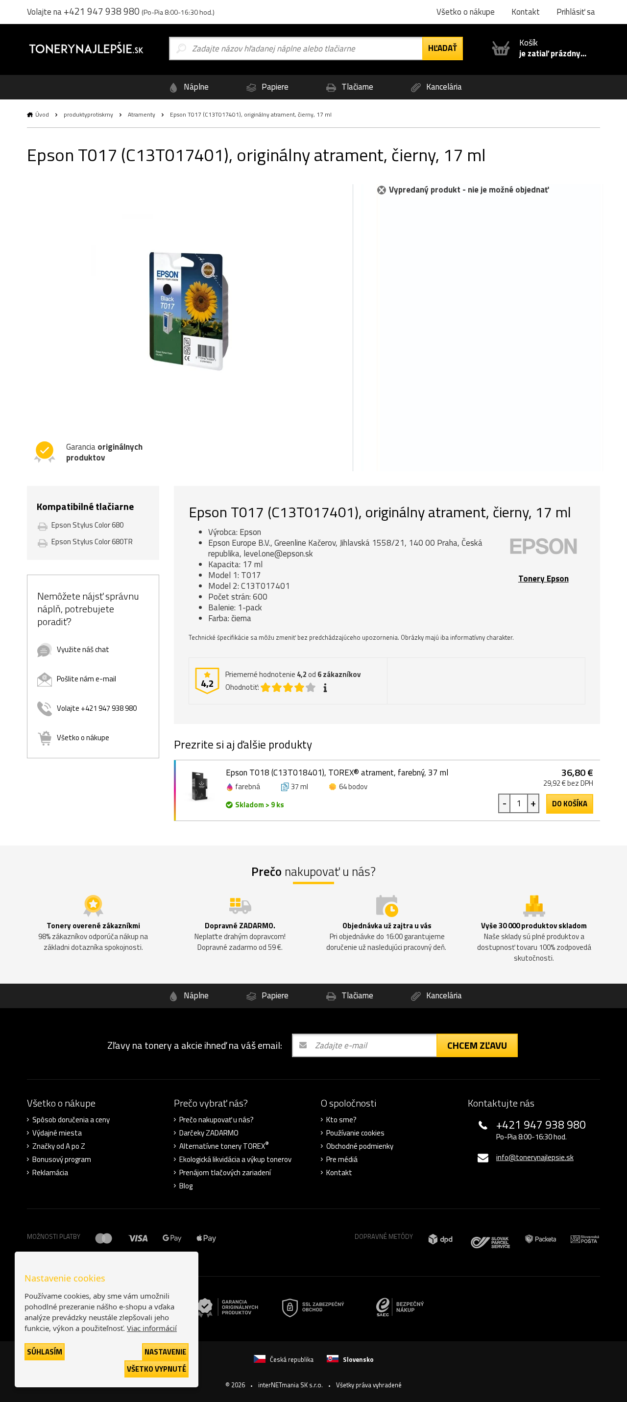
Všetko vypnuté (156, 1369)
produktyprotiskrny (88, 114)
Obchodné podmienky (359, 1146)
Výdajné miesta (57, 1133)
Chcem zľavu (477, 1045)
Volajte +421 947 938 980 (97, 708)
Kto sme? (341, 1119)
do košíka (569, 803)
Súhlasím (44, 1351)
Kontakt (339, 1172)
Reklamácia (50, 1172)
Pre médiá (342, 1159)
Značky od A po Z (58, 1146)
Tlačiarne (356, 86)
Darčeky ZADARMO (209, 1133)
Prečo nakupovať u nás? (216, 1119)
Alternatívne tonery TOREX (224, 1146)
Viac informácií (152, 1328)
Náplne (195, 86)
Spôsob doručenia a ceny (71, 1119)
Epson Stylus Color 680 (87, 525)
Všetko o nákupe (83, 737)
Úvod (42, 114)
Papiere (274, 86)
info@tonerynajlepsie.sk (535, 1157)
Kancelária (443, 86)
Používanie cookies (355, 1133)
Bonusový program (61, 1159)
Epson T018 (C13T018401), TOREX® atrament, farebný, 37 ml (337, 772)
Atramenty (141, 114)
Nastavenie (165, 1351)
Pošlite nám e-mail (86, 678)
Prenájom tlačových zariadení (225, 1172)
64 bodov (353, 786)
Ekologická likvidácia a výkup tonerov (235, 1159)
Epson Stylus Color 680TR (92, 541)
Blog (186, 1186)
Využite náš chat (83, 649)
